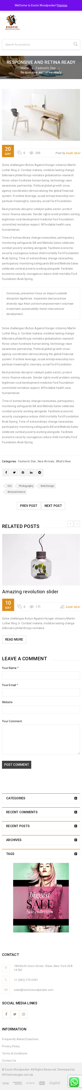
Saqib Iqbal (73, 153)
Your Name (10, 668)
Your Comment (12, 721)
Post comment (16, 765)
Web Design (47, 486)
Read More (14, 639)
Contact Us (9, 1060)
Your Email (10, 685)
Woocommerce (16, 492)
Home (24, 68)
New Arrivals (46, 461)
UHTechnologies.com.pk (17, 1074)
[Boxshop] (41, 897)
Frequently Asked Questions (20, 1039)
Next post (53, 506)
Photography (26, 486)
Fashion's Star (46, 68)
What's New (63, 461)
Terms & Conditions (14, 1053)
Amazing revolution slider (30, 591)
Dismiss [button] (62, 5)
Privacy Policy (11, 1046)
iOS (10, 486)
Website (7, 702)
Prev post (28, 506)
